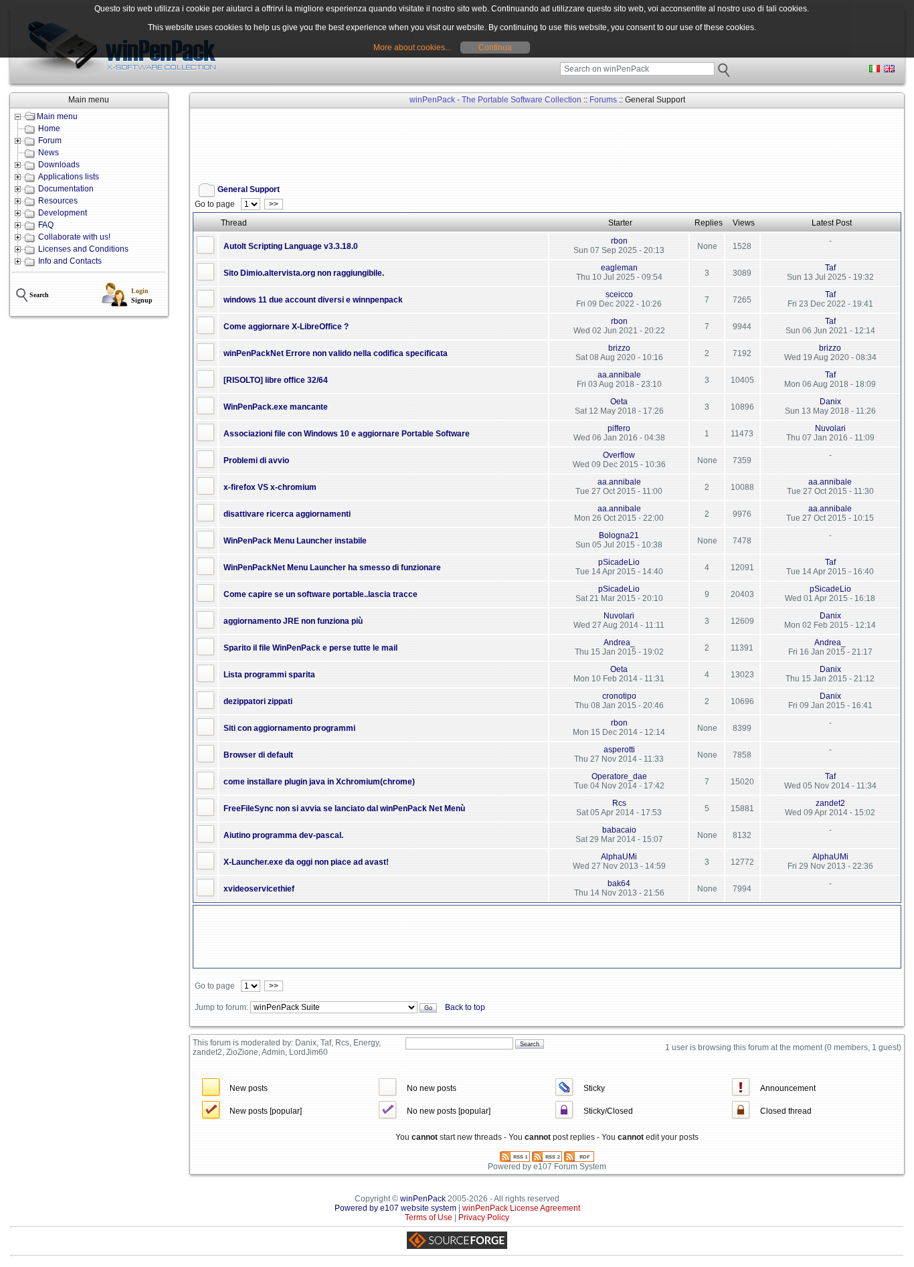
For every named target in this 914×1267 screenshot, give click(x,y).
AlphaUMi (619, 856)
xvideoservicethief (258, 889)
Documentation (66, 188)
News (48, 152)
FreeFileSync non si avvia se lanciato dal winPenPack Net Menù (344, 808)
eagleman (619, 267)
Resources (58, 200)
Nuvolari (830, 428)
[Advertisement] (436, 141)
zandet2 (830, 803)
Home (49, 128)
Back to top (465, 1007)
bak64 (619, 883)
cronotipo (619, 696)
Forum (50, 140)
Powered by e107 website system (395, 1208)
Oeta (619, 401)
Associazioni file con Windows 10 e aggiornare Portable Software (346, 433)
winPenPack (423, 1198)
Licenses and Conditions (83, 249)
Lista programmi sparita (269, 674)
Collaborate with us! (74, 237)
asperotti (619, 749)
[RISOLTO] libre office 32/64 (275, 380)
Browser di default (258, 755)
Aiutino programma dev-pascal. (283, 835)
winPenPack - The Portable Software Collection (495, 99)
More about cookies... (412, 47)
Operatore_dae (619, 776)
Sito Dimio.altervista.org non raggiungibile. (303, 273)
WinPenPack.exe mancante (275, 407)
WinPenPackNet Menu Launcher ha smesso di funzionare (332, 567)
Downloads (59, 164)
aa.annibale (619, 374)
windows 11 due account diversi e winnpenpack (313, 300)
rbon (619, 241)
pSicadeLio (619, 562)
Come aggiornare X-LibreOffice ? (286, 326)
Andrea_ (619, 642)
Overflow (619, 455)
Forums (603, 99)
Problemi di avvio (256, 460)
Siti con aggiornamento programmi (289, 728)
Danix (830, 401)
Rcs (619, 803)
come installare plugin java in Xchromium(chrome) (319, 781)
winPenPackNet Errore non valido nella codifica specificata (335, 353)
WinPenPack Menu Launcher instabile (295, 540)
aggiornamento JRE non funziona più (293, 621)
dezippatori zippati (257, 701)
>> (273, 204)
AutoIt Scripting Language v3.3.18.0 (290, 246)
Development (62, 213)
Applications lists (68, 176)
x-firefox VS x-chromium (269, 487)
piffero (619, 428)
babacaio (619, 830)
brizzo (619, 348)
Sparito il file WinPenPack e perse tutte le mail (310, 648)
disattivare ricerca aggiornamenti (287, 514)
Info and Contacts (70, 261)
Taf (830, 267)
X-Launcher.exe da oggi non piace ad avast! (306, 862)
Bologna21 (619, 535)
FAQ (46, 225)
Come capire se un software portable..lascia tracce (320, 594)
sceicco (619, 294)
